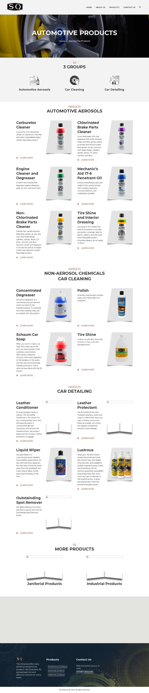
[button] (74, 618)
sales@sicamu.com (84, 671)
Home (62, 41)
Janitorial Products (44, 584)
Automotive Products (57, 666)
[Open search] (139, 7)
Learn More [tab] (26, 158)
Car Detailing (114, 89)
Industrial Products (104, 584)
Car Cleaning (74, 89)
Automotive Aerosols (34, 89)
